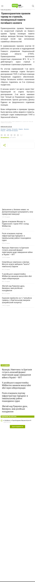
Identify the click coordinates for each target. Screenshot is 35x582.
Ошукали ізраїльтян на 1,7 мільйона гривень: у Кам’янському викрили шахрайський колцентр (17, 300)
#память (21, 129)
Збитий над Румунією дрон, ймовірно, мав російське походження (13, 288)
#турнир (9, 129)
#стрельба (15, 129)
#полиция (3, 129)
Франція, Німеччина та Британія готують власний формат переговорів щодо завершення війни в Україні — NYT (17, 251)
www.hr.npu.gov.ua (6, 127)
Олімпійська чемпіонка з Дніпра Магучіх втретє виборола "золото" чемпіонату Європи (16, 264)
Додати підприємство (17, 426)
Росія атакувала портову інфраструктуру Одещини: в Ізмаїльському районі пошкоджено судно (16, 236)
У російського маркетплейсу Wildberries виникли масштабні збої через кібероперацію (17, 276)
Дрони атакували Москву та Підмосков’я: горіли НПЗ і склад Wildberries (15, 223)
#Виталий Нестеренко (12, 130)
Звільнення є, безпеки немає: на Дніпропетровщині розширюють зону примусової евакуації (17, 211)
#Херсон (3, 130)
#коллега (26, 129)
